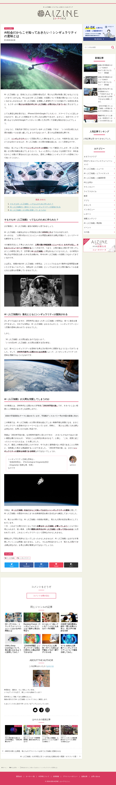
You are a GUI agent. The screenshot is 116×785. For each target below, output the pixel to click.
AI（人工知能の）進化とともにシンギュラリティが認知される (35, 207)
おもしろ (87, 205)
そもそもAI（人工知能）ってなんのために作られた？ (31, 204)
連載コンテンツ (90, 219)
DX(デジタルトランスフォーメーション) (98, 162)
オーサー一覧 (30, 776)
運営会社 (19, 776)
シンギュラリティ (24, 558)
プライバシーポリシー (70, 776)
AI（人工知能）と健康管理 (94, 178)
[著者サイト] (35, 710)
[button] (112, 47)
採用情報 (56, 776)
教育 (85, 196)
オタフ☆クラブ (90, 157)
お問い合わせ (95, 776)
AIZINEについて (44, 776)
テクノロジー (89, 187)
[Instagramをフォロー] (47, 710)
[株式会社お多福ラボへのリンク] (99, 39)
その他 (86, 232)
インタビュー (89, 209)
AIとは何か (8, 554)
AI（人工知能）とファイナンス (96, 173)
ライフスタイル (90, 191)
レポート (87, 214)
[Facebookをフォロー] (41, 710)
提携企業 (84, 776)
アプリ (86, 200)
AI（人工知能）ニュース (94, 169)
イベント (87, 227)
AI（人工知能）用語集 (93, 223)
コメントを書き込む (41, 596)
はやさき (50, 666)
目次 (37, 200)
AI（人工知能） (11, 558)
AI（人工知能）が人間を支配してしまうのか (28, 210)
